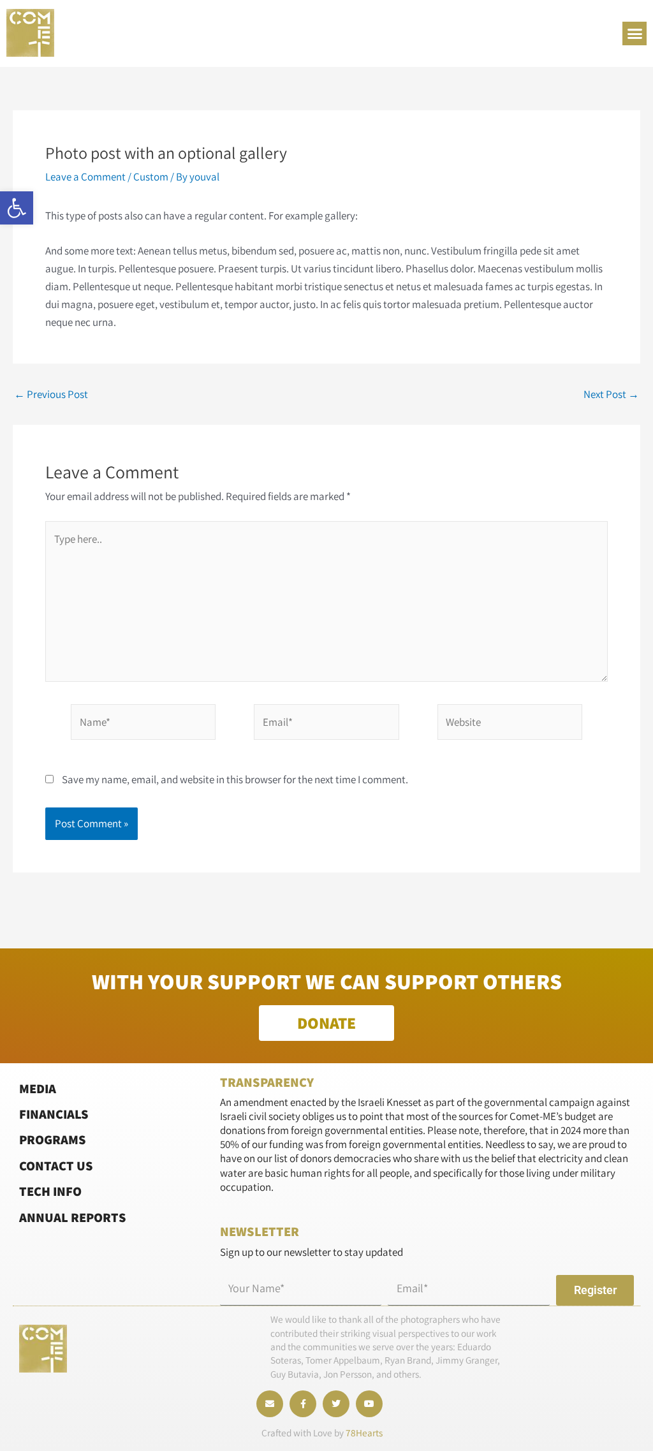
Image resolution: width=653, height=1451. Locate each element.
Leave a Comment (85, 177)
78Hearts (364, 1432)
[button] (16, 208)
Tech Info (50, 1191)
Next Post (611, 394)
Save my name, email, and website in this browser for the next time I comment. (235, 779)
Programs (52, 1139)
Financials (54, 1114)
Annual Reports (72, 1217)
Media (37, 1088)
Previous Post (51, 394)
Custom (150, 177)
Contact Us (56, 1165)
